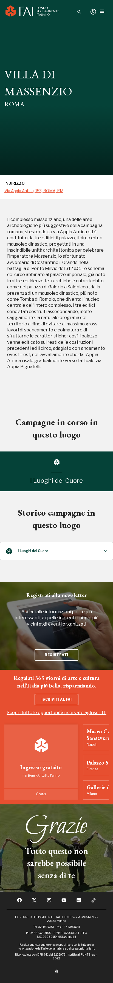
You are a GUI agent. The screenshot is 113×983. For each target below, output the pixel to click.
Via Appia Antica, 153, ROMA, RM (33, 190)
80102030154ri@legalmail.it (56, 936)
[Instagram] (49, 902)
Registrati (56, 655)
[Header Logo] (32, 11)
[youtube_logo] (64, 902)
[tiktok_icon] (93, 902)
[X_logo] (34, 902)
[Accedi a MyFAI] (93, 11)
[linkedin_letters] (78, 902)
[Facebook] (19, 902)
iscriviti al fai (56, 699)
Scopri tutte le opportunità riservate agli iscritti (56, 712)
